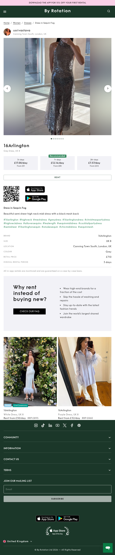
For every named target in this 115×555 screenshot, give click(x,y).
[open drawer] (5, 12)
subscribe (57, 499)
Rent (57, 177)
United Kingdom (17, 541)
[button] (57, 437)
